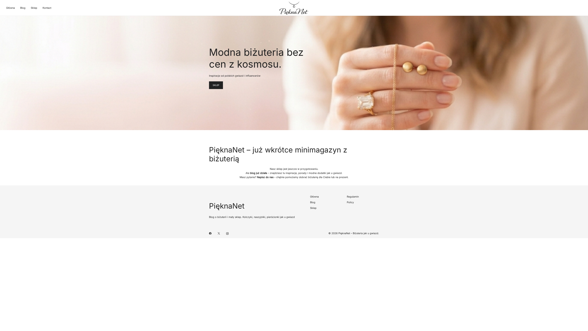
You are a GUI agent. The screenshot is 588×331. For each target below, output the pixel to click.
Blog (22, 7)
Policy (350, 202)
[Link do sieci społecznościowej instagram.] (227, 233)
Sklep (34, 7)
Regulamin (353, 196)
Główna (10, 7)
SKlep (216, 85)
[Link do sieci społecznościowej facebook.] (210, 233)
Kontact (47, 7)
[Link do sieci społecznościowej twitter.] (219, 233)
